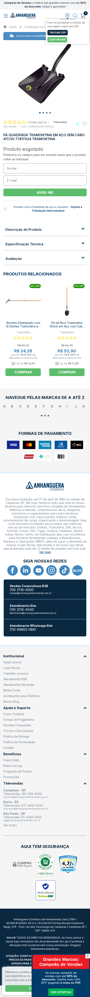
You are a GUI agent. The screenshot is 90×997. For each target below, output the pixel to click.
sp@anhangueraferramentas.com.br (21, 820)
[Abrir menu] (6, 16)
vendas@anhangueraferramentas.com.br (30, 593)
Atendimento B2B (15, 679)
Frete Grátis (11, 760)
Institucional (13, 656)
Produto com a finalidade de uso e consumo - (48, 208)
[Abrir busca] (75, 16)
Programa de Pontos (17, 771)
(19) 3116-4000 (22, 590)
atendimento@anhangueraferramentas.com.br (33, 613)
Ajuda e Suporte (16, 708)
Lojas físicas (11, 668)
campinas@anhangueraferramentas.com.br (25, 797)
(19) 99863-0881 (23, 630)
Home (13, 26)
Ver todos (10, 825)
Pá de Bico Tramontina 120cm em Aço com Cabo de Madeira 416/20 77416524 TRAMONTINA (66, 328)
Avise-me (45, 192)
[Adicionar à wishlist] (84, 124)
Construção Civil (34, 26)
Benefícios (12, 754)
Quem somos (12, 662)
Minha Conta (12, 690)
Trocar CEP (57, 32)
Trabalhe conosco (16, 673)
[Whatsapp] (77, 124)
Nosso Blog (11, 701)
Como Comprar (13, 714)
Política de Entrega (16, 736)
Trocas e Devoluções (18, 731)
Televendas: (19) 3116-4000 (22, 794)
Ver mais (45, 552)
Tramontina (60, 122)
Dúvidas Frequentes (17, 725)
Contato (8, 747)
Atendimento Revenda (18, 684)
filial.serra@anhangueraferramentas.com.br (25, 808)
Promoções (11, 777)
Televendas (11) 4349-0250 (22, 817)
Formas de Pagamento (18, 719)
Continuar (57, 39)
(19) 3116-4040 (22, 610)
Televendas (13, 783)
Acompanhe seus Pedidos (21, 696)
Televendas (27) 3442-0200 (23, 805)
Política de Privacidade (19, 742)
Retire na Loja (12, 765)
